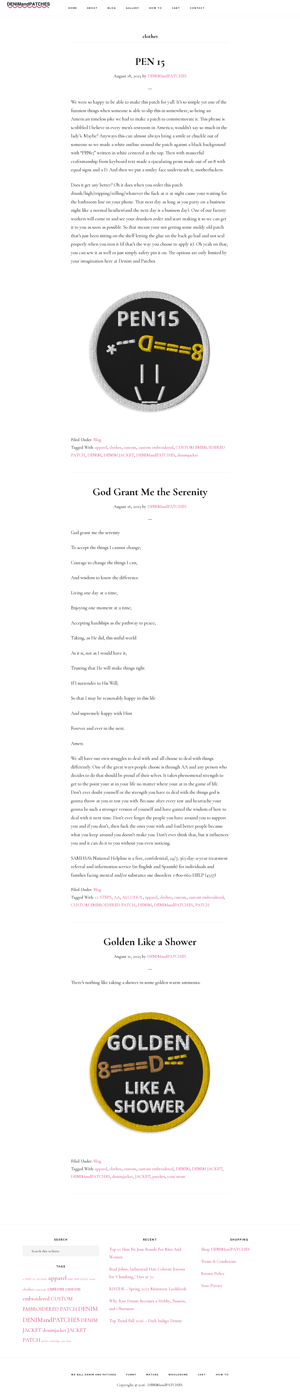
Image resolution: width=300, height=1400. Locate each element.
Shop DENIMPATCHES (225, 1249)
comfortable (40, 1289)
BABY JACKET (81, 1279)
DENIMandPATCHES (29, 8)
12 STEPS (103, 897)
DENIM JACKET (119, 455)
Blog (97, 439)
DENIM (94, 455)
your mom (176, 1176)
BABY (70, 1279)
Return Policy (213, 1273)
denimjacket (187, 455)
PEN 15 (150, 61)
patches (158, 1176)
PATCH (202, 905)
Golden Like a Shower (150, 941)
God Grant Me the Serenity (150, 492)
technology (55, 1341)
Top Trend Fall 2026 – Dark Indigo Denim (145, 1320)
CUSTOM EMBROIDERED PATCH (103, 905)
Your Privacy (212, 1285)
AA (117, 897)
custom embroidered (155, 447)
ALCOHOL (132, 897)
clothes (115, 447)
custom (130, 447)
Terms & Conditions (218, 1261)
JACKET (142, 1176)
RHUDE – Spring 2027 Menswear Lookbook (147, 1289)
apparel (101, 447)
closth (92, 1279)
